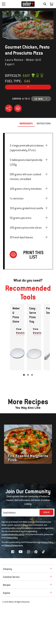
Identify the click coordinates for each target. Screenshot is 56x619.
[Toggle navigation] (4, 4)
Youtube (20, 551)
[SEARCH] (45, 4)
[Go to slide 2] (28, 375)
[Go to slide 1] (24, 375)
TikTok (43, 552)
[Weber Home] (28, 4)
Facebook (13, 552)
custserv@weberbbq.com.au (13, 534)
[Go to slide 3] (32, 375)
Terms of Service (11, 545)
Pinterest (36, 552)
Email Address (9, 512)
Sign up (46, 512)
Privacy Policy (12, 537)
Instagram (28, 552)
